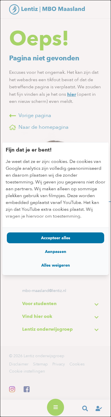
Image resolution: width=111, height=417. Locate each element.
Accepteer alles (55, 238)
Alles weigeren (55, 265)
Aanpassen (55, 251)
